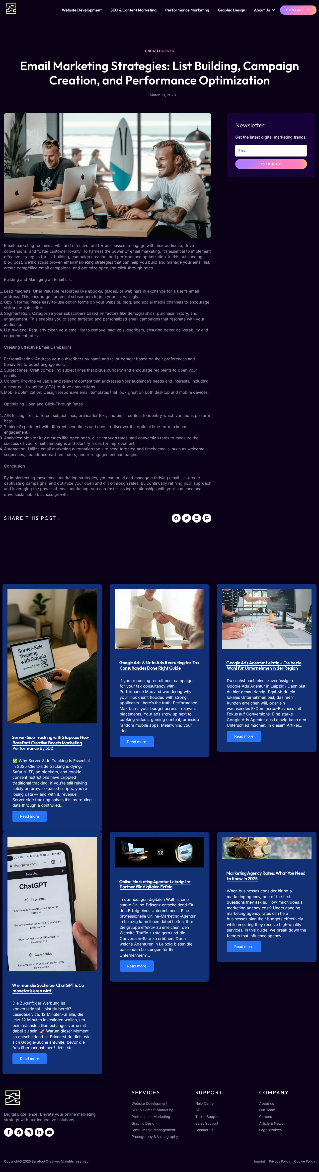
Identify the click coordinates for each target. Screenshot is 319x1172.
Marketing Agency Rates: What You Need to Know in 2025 (266, 875)
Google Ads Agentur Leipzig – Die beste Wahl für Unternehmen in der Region (263, 665)
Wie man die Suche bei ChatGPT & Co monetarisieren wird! (48, 988)
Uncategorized (159, 51)
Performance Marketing (187, 9)
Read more (29, 816)
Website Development (82, 9)
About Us (262, 9)
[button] (176, 518)
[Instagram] (28, 1132)
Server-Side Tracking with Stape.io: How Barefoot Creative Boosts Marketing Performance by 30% (50, 742)
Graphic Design (231, 9)
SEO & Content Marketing (133, 9)
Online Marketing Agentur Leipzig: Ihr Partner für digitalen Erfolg (155, 884)
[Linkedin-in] (39, 1132)
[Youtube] (49, 1132)
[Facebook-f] (8, 1132)
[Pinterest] (18, 1132)
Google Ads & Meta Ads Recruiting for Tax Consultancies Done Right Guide (159, 665)
